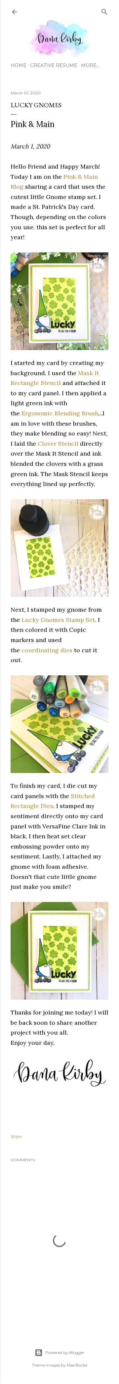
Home (18, 65)
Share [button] (16, 1136)
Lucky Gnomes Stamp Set (58, 620)
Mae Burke (77, 1365)
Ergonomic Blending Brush (60, 413)
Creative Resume (53, 65)
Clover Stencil (58, 443)
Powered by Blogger (64, 1352)
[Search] (104, 10)
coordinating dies (46, 650)
